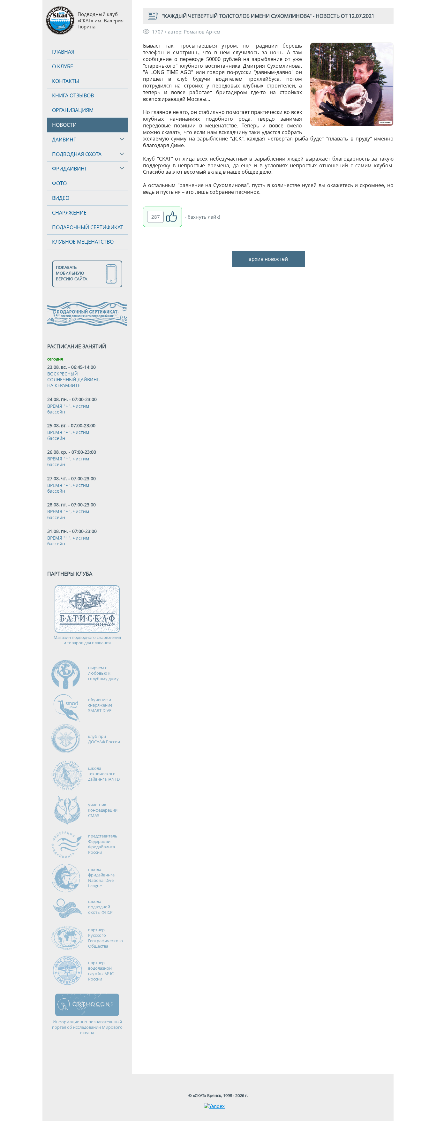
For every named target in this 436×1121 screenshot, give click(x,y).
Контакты (65, 81)
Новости (64, 124)
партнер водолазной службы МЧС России (101, 971)
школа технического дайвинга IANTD (104, 773)
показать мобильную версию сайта (71, 273)
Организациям (73, 110)
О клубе (62, 66)
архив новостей (268, 258)
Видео (60, 197)
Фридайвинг (69, 168)
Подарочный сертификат (87, 227)
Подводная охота (76, 154)
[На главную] (60, 20)
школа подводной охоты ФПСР (100, 906)
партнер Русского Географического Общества (105, 938)
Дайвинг (64, 139)
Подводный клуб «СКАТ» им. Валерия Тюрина (101, 20)
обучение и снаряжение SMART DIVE (100, 705)
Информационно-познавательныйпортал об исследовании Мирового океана (87, 1027)
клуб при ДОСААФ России (104, 739)
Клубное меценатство (83, 241)
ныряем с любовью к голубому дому (103, 673)
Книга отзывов (73, 95)
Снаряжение (69, 212)
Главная (63, 51)
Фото (59, 183)
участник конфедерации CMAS (102, 810)
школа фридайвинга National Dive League (101, 878)
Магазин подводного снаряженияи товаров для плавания (87, 640)
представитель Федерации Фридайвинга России (102, 844)
